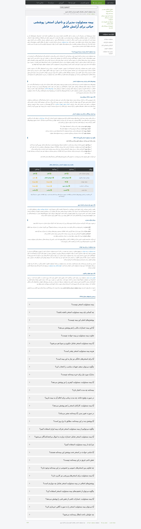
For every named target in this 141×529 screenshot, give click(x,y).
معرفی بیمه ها (104, 522)
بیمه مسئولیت (64, 42)
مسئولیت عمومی (108, 48)
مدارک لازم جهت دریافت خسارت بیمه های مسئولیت (107, 17)
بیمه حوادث (84, 251)
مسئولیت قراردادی (108, 42)
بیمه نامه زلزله (109, 13)
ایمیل (28, 14)
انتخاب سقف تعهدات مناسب (62, 104)
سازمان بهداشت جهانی (42, 209)
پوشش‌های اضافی (49, 88)
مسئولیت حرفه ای (91, 13)
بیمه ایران (42, 118)
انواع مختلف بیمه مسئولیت (55, 265)
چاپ (30, 14)
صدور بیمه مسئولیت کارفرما (108, 52)
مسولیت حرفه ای (108, 39)
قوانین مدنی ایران (91, 277)
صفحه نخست (112, 522)
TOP (28, 522)
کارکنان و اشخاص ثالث (107, 45)
